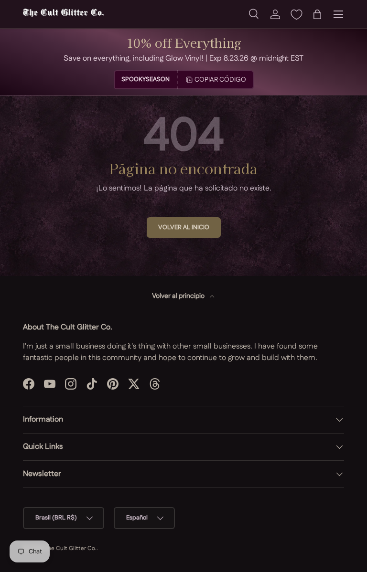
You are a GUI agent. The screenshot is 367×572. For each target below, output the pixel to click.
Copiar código (220, 80)
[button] (317, 14)
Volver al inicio (183, 227)
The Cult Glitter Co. (70, 548)
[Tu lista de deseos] (296, 14)
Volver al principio (179, 296)
